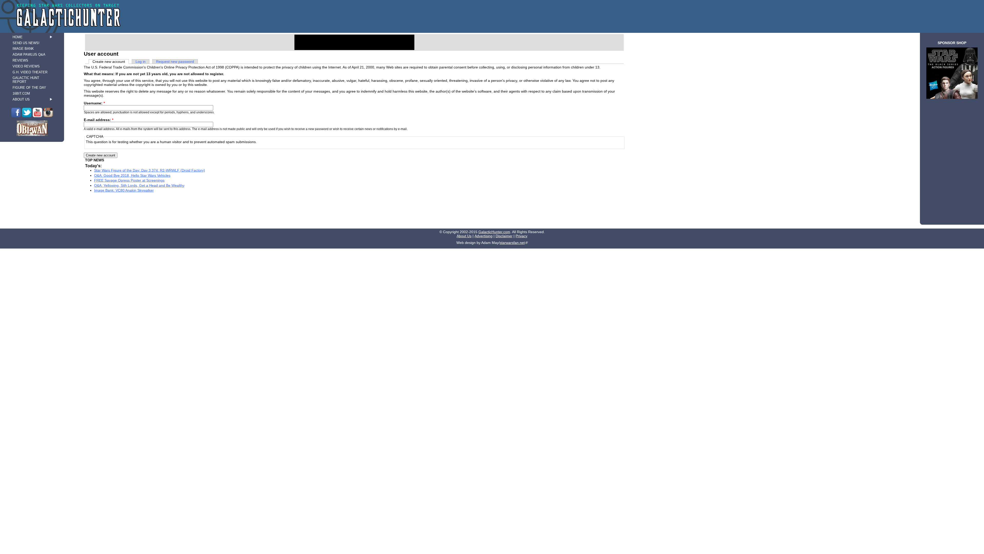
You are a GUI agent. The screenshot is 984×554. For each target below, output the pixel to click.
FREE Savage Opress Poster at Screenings (129, 180)
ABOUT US (21, 99)
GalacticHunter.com (494, 232)
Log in (141, 62)
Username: (94, 103)
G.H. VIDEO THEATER (30, 72)
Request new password (175, 62)
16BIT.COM (21, 93)
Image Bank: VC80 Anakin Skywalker (124, 190)
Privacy (521, 236)
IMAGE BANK (23, 49)
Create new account (109, 62)
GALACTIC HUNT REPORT (26, 80)
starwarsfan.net (512, 243)
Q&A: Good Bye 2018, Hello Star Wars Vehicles (132, 175)
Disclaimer (504, 236)
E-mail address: (98, 120)
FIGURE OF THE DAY (29, 88)
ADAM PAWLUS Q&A (29, 54)
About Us (464, 236)
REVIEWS (20, 60)
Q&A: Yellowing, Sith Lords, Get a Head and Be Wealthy (139, 185)
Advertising (484, 236)
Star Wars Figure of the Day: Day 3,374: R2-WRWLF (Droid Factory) (149, 170)
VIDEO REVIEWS (26, 66)
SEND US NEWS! (26, 43)
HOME (18, 37)
